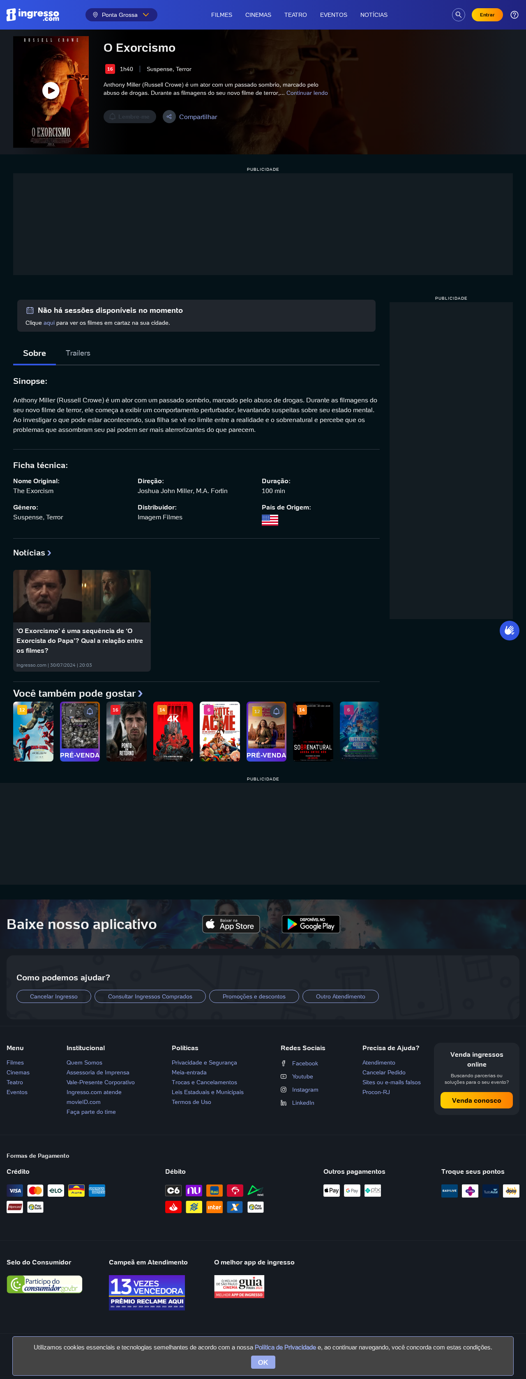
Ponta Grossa (120, 14)
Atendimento (378, 1062)
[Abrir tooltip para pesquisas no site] (458, 14)
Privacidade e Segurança (204, 1062)
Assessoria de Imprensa (98, 1072)
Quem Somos (84, 1062)
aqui (49, 322)
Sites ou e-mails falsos (391, 1082)
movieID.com (84, 1102)
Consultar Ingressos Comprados (150, 996)
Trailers (78, 353)
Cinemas (258, 14)
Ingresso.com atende (94, 1092)
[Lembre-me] (90, 711)
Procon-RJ (376, 1092)
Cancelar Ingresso (54, 996)
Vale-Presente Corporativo (101, 1082)
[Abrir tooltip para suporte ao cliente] (514, 15)
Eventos (333, 14)
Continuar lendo (307, 92)
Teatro (295, 14)
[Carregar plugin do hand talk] (509, 630)
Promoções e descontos (254, 996)
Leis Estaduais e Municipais (208, 1092)
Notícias (374, 14)
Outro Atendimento (340, 996)
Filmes (221, 14)
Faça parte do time (91, 1111)
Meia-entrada (189, 1072)
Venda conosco (476, 1100)
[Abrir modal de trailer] (51, 92)
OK (263, 1362)
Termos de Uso (191, 1102)
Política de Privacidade (285, 1347)
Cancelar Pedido (384, 1072)
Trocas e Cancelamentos (204, 1082)
